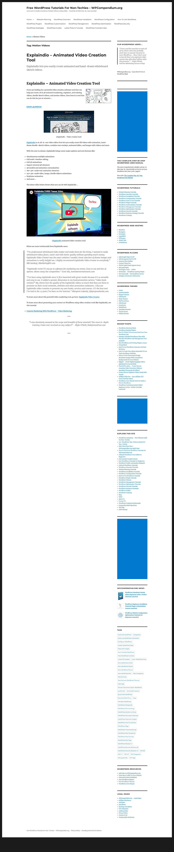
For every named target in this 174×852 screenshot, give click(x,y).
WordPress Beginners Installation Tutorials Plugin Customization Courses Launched (136, 606)
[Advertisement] (133, 122)
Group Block (123, 345)
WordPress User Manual (126, 784)
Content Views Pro (125, 263)
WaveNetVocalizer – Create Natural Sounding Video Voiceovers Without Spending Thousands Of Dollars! (130, 368)
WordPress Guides (54, 28)
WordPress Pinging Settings (127, 729)
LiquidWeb (122, 236)
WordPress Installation (82, 19)
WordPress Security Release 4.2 (128, 751)
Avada (121, 290)
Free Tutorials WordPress (126, 652)
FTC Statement (123, 809)
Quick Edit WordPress (125, 694)
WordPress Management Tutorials (130, 207)
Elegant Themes (124, 295)
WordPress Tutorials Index (96, 28)
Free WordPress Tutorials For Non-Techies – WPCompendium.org (74, 8)
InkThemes (122, 297)
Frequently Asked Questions (128, 505)
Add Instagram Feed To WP (127, 259)
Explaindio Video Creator (89, 297)
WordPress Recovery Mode (127, 328)
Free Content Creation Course (128, 459)
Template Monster (125, 309)
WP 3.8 (142, 751)
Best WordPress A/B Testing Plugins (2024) (133, 343)
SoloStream (122, 303)
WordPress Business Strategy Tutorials (131, 213)
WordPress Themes (125, 480)
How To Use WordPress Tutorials (129, 476)
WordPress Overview (62, 19)
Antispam (122, 802)
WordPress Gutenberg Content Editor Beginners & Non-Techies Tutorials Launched (131, 387)
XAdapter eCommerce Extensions (129, 276)
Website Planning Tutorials (127, 192)
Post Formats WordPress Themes (128, 680)
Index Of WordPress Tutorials (128, 465)
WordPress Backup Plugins (127, 330)
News (120, 497)
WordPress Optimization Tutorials (130, 209)
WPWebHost (123, 242)
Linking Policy (123, 811)
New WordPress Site (124, 673)
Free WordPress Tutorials (126, 656)
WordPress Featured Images (127, 719)
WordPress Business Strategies (129, 488)
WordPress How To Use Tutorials (129, 200)
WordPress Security (122, 24)
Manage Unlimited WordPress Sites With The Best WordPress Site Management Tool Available (133, 339)
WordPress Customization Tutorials (130, 205)
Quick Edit (121, 691)
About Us (122, 499)
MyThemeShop (124, 301)
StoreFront (122, 305)
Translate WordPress (124, 701)
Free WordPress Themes (127, 782)
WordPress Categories (125, 705)
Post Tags (121, 684)
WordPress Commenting (126, 708)
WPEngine (122, 238)
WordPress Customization (55, 24)
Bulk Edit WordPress (124, 634)
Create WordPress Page (125, 645)
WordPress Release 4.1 (125, 743)
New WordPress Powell (125, 670)
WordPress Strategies (35, 28)
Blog (120, 495)
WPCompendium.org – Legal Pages (130, 798)
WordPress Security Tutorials (128, 211)
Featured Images (123, 649)
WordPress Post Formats (126, 736)
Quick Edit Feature (133, 691)
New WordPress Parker (125, 666)
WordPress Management (78, 24)
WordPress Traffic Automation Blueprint (132, 463)
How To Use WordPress (127, 19)
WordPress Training (125, 215)
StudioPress (122, 307)
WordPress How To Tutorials (127, 722)
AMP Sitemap (123, 509)
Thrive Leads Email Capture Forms (130, 265)
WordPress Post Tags (124, 740)
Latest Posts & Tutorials (73, 28)
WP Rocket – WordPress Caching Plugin (131, 272)
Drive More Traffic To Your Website (130, 775)
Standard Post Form (124, 698)
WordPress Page (123, 726)
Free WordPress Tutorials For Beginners (132, 461)
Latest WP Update (124, 659)
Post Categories (138, 673)
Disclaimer (122, 804)
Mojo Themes (123, 299)
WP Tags (132, 758)
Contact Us (122, 501)
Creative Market (124, 292)
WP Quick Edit (122, 758)
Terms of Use (123, 815)
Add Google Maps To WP (126, 257)
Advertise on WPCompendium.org (129, 773)
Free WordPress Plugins (126, 779)
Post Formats (122, 677)
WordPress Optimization (101, 24)
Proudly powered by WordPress (92, 831)
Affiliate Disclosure (125, 800)
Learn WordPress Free (139, 659)
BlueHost (122, 230)
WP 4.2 (126, 754)
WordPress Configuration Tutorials (130, 198)
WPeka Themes (124, 314)
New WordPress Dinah (125, 663)
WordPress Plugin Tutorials (127, 203)
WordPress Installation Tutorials (129, 196)
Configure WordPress (125, 641)
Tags (134, 698)
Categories (136, 634)
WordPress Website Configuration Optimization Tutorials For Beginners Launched (136, 615)
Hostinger (122, 234)
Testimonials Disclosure (126, 817)
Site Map (121, 507)
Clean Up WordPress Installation (128, 638)
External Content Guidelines (128, 777)
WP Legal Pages (124, 267)
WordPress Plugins (34, 24)
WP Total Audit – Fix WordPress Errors (131, 274)
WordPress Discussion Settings (128, 715)
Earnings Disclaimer (125, 807)
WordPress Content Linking (127, 712)
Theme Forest (123, 311)
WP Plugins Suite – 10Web (127, 270)
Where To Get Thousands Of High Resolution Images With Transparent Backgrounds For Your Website (131, 358)
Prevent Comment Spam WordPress (130, 687)
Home (29, 19)
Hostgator (122, 232)
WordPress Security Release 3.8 (128, 747)
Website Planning (44, 19)
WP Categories (135, 754)
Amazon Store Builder (126, 261)
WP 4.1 (120, 754)
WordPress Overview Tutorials (128, 194)
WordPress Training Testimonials (130, 503)
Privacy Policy (123, 813)
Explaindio (34, 107)
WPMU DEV (122, 240)
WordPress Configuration (104, 19)
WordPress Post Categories (126, 733)
